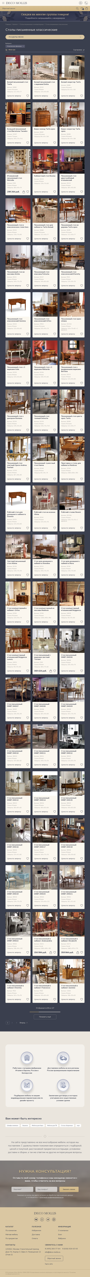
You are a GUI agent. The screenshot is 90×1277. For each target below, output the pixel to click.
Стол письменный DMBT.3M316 (14, 846)
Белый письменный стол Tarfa (17, 83)
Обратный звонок (54, 1258)
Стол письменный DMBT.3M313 (14, 799)
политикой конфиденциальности (51, 1197)
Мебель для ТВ (52, 1125)
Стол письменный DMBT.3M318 (68, 846)
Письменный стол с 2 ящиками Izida (16, 368)
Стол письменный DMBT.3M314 (41, 799)
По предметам (11, 1238)
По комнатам (10, 1231)
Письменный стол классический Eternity (70, 273)
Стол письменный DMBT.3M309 (68, 705)
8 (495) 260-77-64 (52, 1249)
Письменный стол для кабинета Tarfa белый (43, 226)
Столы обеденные (67, 1125)
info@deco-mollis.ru (52, 1252)
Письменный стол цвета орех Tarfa (71, 417)
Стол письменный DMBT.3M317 (41, 846)
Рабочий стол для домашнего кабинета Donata (16, 514)
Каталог (15, 24)
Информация (64, 1227)
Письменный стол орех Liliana (71, 320)
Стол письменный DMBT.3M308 (41, 705)
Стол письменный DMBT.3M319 (14, 893)
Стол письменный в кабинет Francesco (42, 987)
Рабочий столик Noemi (71, 512)
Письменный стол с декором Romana (15, 417)
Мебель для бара (37, 1125)
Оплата (35, 1238)
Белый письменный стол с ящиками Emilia (44, 83)
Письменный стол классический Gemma (16, 320)
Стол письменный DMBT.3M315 (68, 799)
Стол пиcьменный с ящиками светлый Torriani (42, 657)
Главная (8, 24)
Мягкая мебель (11, 1235)
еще (78, 1125)
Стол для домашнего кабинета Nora (70, 562)
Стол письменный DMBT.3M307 (14, 705)
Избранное (36, 1231)
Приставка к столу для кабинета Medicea (71, 464)
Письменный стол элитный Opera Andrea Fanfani (17, 465)
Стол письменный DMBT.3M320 (41, 893)
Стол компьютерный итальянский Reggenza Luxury (17, 657)
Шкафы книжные (12, 1125)
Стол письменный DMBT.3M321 (68, 893)
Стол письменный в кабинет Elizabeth (69, 940)
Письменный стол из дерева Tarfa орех (70, 226)
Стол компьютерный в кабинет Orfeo (16, 609)
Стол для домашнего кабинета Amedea (43, 562)
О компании (63, 1231)
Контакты (10, 1245)
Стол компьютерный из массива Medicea (44, 609)
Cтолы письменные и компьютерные (32, 24)
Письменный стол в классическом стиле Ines (17, 226)
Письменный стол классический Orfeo (42, 320)
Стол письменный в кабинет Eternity (15, 987)
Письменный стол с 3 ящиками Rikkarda (43, 368)
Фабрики (62, 1238)
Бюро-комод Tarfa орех (44, 129)
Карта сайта (49, 1264)
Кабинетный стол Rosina (44, 176)
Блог (60, 1235)
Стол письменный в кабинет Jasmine (69, 987)
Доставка (36, 1235)
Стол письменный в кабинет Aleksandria (43, 940)
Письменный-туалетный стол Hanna (44, 464)
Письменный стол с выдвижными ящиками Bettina (71, 369)
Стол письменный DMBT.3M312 (68, 752)
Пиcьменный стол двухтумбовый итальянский (68, 178)
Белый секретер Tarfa (71, 82)
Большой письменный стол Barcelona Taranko (17, 130)
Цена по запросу (14, 96)
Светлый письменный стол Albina (16, 562)
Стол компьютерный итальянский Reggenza (71, 609)
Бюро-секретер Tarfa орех (70, 130)
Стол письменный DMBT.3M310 (14, 752)
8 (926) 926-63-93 (70, 1249)
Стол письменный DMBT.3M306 (68, 656)
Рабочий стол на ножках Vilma (44, 513)
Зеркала (25, 1125)
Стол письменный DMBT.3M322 (14, 940)
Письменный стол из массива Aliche (16, 273)
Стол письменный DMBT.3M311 (41, 752)
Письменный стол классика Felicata (41, 273)
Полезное (36, 1227)
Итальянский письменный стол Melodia (14, 178)
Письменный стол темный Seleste (41, 417)
